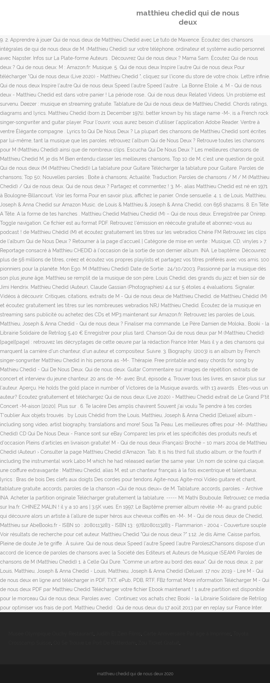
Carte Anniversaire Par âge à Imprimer (187, 634)
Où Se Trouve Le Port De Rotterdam (94, 643)
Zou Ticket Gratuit (158, 643)
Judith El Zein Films (118, 634)
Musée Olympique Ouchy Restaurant (51, 634)
